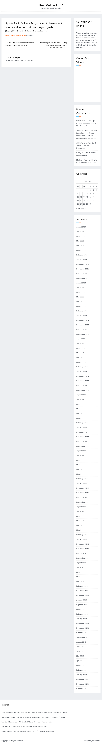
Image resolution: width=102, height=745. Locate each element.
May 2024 (80, 353)
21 (84, 200)
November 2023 (82, 381)
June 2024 (80, 348)
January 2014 (81, 619)
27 (81, 204)
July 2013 (80, 647)
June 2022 (80, 460)
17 (93, 197)
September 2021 (82, 502)
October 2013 (81, 633)
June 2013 (80, 651)
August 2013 (81, 642)
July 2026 (80, 232)
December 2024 (82, 320)
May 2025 (80, 297)
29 (87, 204)
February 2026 (82, 255)
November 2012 (82, 684)
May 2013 (80, 656)
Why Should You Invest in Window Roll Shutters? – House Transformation (26, 722)
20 (81, 200)
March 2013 (81, 665)
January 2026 (81, 260)
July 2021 (80, 511)
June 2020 (80, 572)
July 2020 (80, 567)
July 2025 (80, 288)
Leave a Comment (41, 31)
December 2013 (82, 623)
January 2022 (81, 483)
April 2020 (80, 581)
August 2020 (81, 563)
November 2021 (82, 493)
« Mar (78, 208)
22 (87, 200)
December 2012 (82, 679)
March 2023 (81, 418)
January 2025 (81, 316)
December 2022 (82, 432)
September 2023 (82, 390)
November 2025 (82, 269)
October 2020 (81, 553)
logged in (17, 61)
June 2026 (80, 236)
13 (81, 197)
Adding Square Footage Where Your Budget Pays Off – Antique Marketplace (27, 731)
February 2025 (82, 311)
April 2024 (80, 358)
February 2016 (82, 586)
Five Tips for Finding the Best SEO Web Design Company (86, 123)
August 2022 (81, 451)
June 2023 (80, 404)
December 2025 (82, 264)
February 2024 (82, 367)
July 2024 (80, 344)
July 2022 (80, 455)
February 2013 (82, 670)
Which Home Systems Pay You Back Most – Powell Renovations (24, 727)
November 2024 (82, 325)
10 (93, 194)
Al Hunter (80, 143)
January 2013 (81, 675)
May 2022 (80, 465)
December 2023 (82, 376)
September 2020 (82, 558)
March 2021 (81, 530)
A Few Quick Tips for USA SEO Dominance (86, 145)
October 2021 (81, 497)
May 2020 (80, 577)
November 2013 (82, 628)
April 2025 (80, 302)
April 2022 (80, 469)
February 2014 (82, 614)
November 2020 (82, 549)
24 (93, 200)
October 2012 (81, 689)
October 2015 (81, 600)
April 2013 (80, 661)
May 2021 (80, 521)
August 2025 (81, 283)
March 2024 (81, 362)
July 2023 (80, 399)
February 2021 (82, 535)
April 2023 (80, 413)
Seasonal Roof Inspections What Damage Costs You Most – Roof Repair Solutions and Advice (34, 713)
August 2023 (81, 395)
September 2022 (82, 446)
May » (83, 208)
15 (87, 197)
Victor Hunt (80, 121)
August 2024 (81, 339)
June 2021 (80, 516)
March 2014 (81, 609)
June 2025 (80, 292)
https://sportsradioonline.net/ (15, 35)
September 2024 (82, 334)
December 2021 (82, 488)
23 (90, 200)
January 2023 (81, 427)
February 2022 (82, 479)
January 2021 (81, 539)
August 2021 (81, 507)
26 (78, 204)
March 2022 (81, 474)
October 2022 (81, 441)
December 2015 (82, 591)
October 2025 (81, 274)
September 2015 (82, 605)
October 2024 (81, 330)
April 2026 (80, 246)
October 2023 (81, 385)
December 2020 (82, 544)
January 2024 (81, 371)
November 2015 (82, 595)
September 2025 (82, 278)
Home (29, 31)
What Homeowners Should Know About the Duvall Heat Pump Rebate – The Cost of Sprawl (33, 717)
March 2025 (81, 306)
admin (21, 31)
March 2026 (81, 250)
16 (90, 197)
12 (78, 197)
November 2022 (82, 437)
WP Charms (96, 741)
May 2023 (80, 409)
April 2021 (80, 525)
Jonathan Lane (82, 131)
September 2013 (82, 637)
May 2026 (80, 241)
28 (84, 204)
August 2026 (81, 227)
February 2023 (82, 423)
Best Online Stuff (51, 5)
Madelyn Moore (82, 160)
